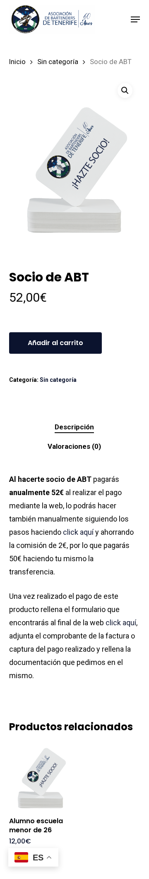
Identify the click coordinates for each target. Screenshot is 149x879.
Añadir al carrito (55, 343)
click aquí (78, 532)
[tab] (74, 427)
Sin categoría (57, 62)
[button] (135, 19)
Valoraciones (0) (74, 446)
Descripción (74, 427)
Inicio (17, 62)
